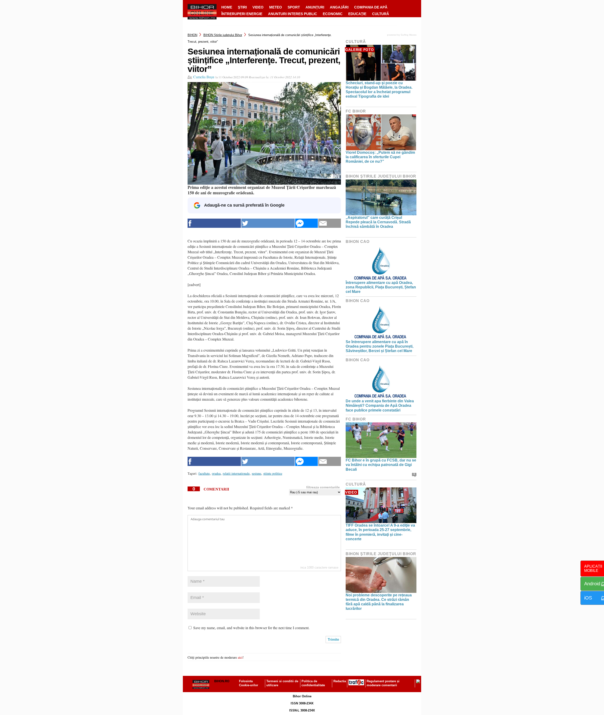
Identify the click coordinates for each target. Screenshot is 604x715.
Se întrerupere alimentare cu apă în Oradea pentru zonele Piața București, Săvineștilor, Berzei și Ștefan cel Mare (379, 346)
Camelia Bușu (203, 76)
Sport (294, 7)
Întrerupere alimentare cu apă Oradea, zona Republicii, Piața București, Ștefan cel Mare (381, 287)
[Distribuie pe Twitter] (268, 223)
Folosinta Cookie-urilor (248, 683)
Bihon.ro (221, 681)
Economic (333, 14)
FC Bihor (356, 111)
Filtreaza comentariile (323, 487)
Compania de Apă (370, 7)
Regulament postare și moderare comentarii (383, 683)
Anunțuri (315, 7)
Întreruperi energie (241, 14)
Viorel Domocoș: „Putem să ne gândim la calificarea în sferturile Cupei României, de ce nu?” (380, 156)
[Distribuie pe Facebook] (214, 223)
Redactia (339, 681)
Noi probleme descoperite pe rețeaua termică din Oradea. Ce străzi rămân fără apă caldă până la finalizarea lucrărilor (379, 602)
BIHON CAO (357, 242)
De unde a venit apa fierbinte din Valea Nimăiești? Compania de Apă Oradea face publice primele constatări (380, 405)
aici (240, 657)
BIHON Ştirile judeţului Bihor (222, 35)
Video (258, 7)
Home (226, 7)
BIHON (192, 35)
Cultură (380, 14)
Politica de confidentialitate (313, 683)
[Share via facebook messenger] (306, 223)
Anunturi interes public (292, 14)
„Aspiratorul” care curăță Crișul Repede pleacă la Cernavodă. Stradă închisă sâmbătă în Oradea (378, 222)
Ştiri (242, 7)
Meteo (275, 7)
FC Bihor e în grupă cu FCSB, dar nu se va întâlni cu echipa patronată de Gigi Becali (381, 464)
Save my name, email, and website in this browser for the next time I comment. (251, 627)
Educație (357, 14)
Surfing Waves (408, 34)
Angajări (339, 7)
